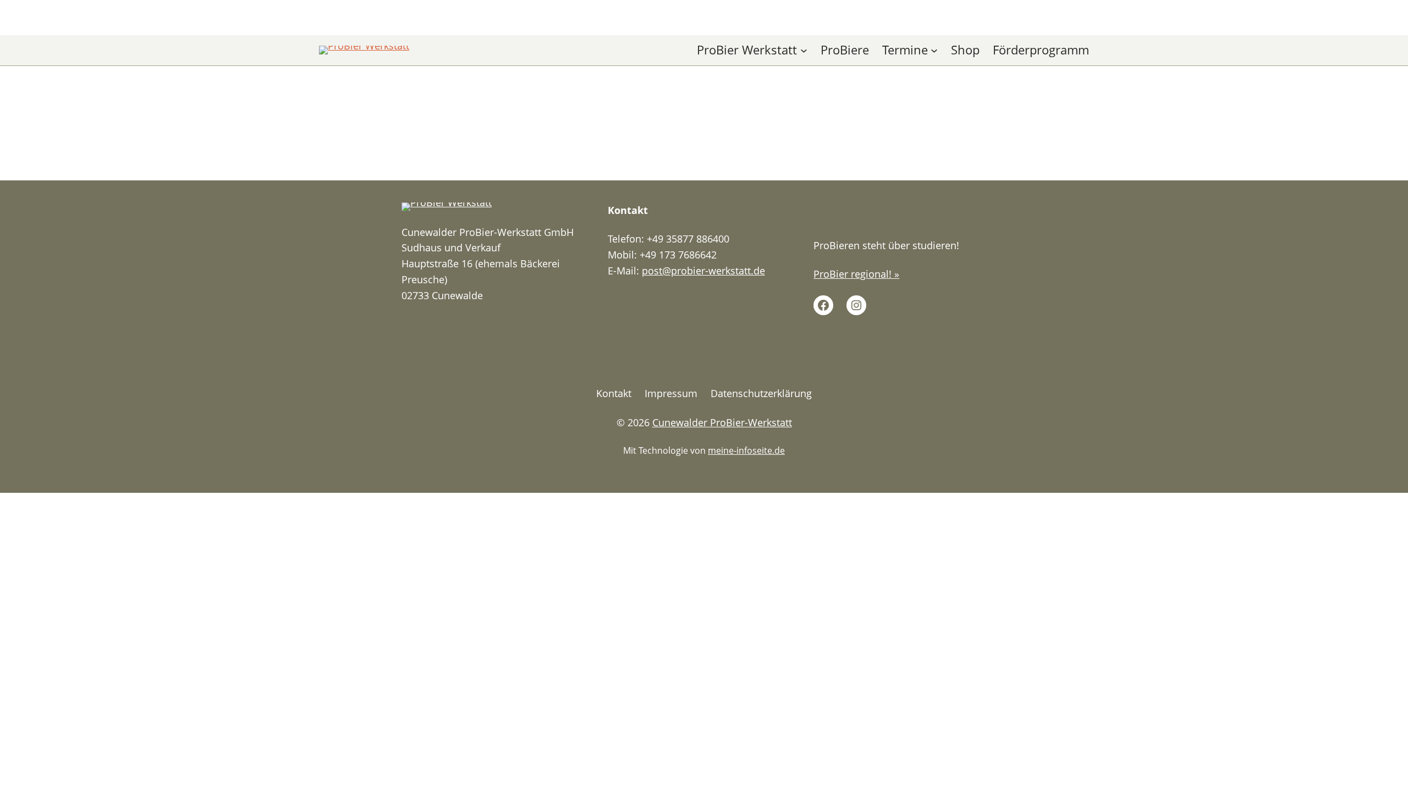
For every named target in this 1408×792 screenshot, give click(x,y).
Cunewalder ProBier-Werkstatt (722, 422)
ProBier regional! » (856, 273)
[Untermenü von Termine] (934, 50)
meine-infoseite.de (746, 450)
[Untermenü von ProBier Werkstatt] (803, 50)
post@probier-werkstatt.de (703, 270)
